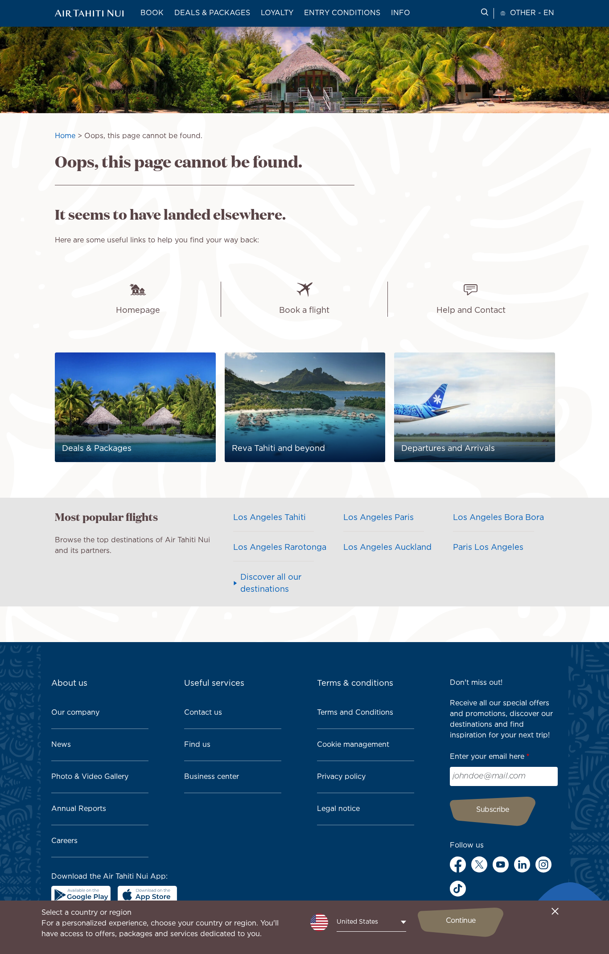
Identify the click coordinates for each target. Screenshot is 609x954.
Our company (75, 712)
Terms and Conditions (355, 712)
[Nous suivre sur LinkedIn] (522, 864)
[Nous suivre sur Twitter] (479, 864)
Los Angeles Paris (378, 517)
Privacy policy (341, 777)
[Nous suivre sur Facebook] (458, 864)
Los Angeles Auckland (387, 547)
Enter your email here (487, 756)
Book (152, 13)
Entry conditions (342, 13)
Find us (197, 744)
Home (65, 136)
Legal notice (338, 809)
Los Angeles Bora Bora (498, 517)
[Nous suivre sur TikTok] (458, 888)
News (61, 744)
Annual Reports (78, 809)
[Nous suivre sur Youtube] (501, 864)
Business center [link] (211, 777)
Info (400, 13)
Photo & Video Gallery (89, 777)
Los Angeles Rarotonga (279, 547)
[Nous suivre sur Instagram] (543, 864)
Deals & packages (212, 13)
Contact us (203, 712)
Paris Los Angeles (488, 547)
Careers (64, 841)
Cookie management (353, 744)
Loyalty (277, 13)
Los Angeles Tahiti (269, 517)
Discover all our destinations (270, 583)
